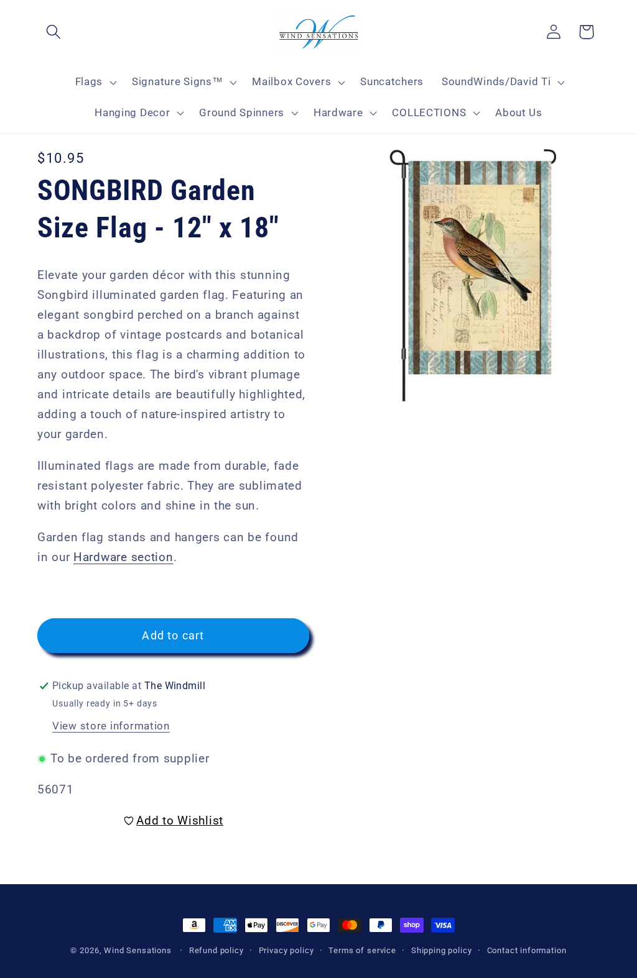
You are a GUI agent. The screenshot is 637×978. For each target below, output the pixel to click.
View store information (111, 726)
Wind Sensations (138, 950)
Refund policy (216, 950)
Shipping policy (441, 950)
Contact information (527, 950)
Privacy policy (286, 950)
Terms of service (362, 950)
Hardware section (123, 557)
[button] (53, 32)
